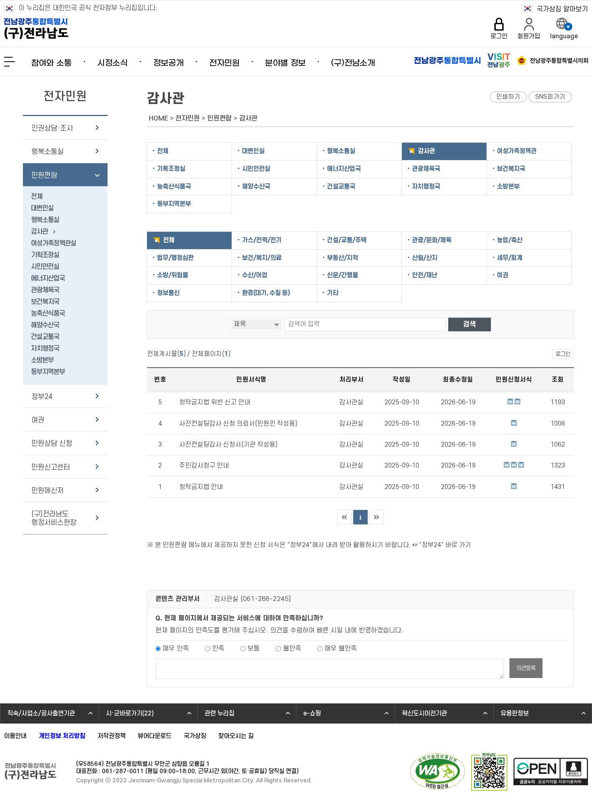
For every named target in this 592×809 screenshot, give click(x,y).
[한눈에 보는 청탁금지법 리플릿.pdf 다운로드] (514, 487)
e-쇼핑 (312, 713)
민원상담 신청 (51, 443)
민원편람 (44, 175)
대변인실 (42, 208)
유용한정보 (515, 713)
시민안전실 (45, 266)
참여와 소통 (51, 63)
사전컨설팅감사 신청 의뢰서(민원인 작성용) (238, 423)
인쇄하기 (508, 96)
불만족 (292, 648)
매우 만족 (176, 648)
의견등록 (526, 668)
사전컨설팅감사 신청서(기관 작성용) (228, 444)
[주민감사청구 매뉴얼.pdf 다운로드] (506, 465)
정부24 (41, 397)
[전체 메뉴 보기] (9, 62)
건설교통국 (45, 337)
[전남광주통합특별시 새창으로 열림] (447, 60)
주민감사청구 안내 (204, 465)
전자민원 (224, 63)
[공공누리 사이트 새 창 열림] (550, 772)
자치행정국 (45, 348)
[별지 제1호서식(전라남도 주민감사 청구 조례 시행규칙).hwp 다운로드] (514, 465)
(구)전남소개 (353, 63)
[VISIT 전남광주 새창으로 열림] (498, 60)
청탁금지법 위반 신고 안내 (214, 402)
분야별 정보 (285, 63)
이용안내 (15, 736)
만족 (218, 648)
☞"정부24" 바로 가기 (442, 545)
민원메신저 (47, 491)
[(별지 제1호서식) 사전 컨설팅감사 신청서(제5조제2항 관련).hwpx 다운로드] (514, 444)
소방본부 (42, 360)
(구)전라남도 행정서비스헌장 (54, 518)
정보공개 (168, 63)
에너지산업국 (48, 278)
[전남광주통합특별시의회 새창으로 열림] (552, 60)
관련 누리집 (219, 713)
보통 (254, 648)
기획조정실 (45, 255)
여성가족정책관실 (53, 243)
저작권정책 (111, 736)
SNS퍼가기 (550, 96)
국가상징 (195, 736)
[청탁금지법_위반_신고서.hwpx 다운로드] (510, 402)
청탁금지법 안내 (201, 487)
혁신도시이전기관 (424, 713)
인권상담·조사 (52, 128)
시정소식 (112, 63)
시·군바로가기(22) (130, 713)
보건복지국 (45, 302)
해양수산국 (45, 325)
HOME (158, 118)
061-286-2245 (266, 599)
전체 (36, 196)
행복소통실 (47, 152)
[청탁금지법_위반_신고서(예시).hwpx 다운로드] (517, 402)
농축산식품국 (48, 313)
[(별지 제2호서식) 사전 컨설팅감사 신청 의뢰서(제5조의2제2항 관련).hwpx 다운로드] (514, 423)
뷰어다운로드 (155, 736)
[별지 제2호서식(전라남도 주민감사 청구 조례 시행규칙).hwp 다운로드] (521, 465)
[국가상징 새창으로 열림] (555, 8)
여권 (37, 420)
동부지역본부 (48, 372)
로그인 (563, 354)
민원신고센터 (50, 467)
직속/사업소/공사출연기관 (41, 713)
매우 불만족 (341, 648)
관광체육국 (45, 290)
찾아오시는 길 (236, 736)
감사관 (39, 231)
